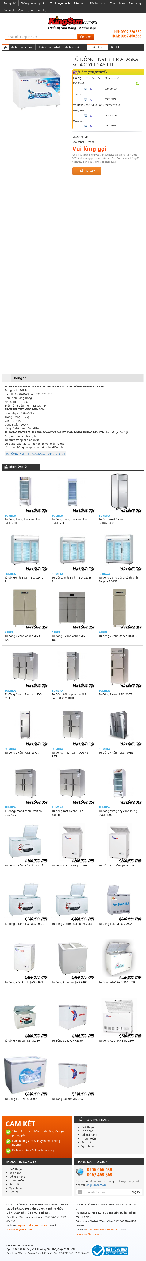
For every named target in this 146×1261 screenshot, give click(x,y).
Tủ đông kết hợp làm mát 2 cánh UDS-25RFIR (69, 696)
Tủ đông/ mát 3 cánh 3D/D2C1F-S (72, 579)
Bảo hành (80, 3)
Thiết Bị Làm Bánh (49, 47)
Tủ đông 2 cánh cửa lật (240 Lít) (24, 924)
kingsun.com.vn (96, 1185)
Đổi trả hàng (98, 3)
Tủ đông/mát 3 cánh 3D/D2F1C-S (24, 579)
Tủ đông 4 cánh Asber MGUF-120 (23, 637)
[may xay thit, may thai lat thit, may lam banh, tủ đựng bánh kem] (73, 22)
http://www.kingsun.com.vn (33, 1225)
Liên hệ (41, 10)
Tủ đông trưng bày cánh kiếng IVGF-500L (24, 521)
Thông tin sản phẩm (33, 3)
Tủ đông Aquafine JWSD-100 (69, 982)
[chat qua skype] (137, 83)
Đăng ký (135, 1192)
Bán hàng (135, 3)
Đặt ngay (87, 171)
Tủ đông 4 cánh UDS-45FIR (116, 752)
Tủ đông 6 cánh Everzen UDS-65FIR (23, 696)
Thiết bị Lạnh (97, 47)
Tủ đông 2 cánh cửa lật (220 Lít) (24, 865)
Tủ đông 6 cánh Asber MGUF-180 (70, 637)
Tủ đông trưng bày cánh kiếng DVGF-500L (71, 521)
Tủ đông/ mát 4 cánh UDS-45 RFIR (70, 754)
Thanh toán (117, 3)
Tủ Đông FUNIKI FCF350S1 (21, 1099)
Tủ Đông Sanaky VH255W (67, 1040)
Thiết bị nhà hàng (22, 47)
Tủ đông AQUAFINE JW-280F (116, 1040)
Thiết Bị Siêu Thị (75, 47)
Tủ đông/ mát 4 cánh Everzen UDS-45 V (23, 813)
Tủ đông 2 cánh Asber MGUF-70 (119, 636)
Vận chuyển (25, 10)
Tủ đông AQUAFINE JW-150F (69, 865)
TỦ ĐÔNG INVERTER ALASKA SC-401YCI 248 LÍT (35, 454)
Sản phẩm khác (18, 467)
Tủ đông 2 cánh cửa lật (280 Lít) (72, 924)
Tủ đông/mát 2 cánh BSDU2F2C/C (112, 521)
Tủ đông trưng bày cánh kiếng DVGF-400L (118, 813)
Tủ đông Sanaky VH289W (67, 1099)
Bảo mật (9, 10)
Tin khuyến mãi (60, 3)
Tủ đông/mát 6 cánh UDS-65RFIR (68, 813)
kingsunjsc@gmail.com (19, 1229)
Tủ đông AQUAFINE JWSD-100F (24, 982)
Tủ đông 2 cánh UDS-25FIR (22, 752)
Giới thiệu (87, 1127)
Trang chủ (10, 3)
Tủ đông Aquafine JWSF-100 (116, 865)
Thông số (19, 378)
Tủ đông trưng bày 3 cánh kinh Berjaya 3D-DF (118, 579)
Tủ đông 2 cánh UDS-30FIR (116, 694)
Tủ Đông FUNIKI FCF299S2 (115, 924)
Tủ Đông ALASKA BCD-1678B (117, 982)
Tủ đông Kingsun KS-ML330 (22, 1040)
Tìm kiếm (85, 37)
